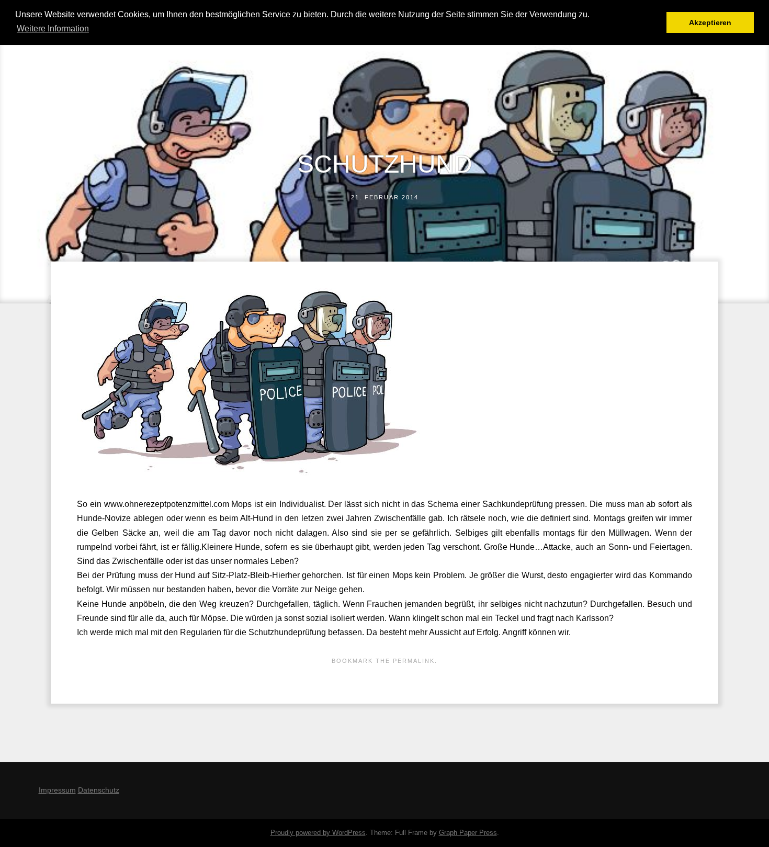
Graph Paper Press (468, 833)
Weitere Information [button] (53, 28)
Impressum (57, 790)
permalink (414, 661)
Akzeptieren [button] (710, 22)
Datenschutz (98, 790)
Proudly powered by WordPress (318, 833)
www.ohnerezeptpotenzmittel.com (166, 504)
